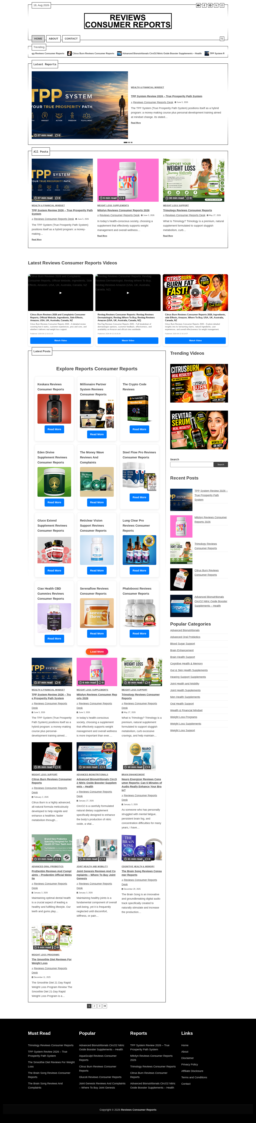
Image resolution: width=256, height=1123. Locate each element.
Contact (71, 38)
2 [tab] (129, 142)
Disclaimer (187, 1058)
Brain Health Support (182, 657)
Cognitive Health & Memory (138, 867)
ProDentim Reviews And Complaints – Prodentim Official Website (52, 875)
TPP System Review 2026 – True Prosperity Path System (161, 53)
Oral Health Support (182, 703)
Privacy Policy (189, 1064)
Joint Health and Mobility (92, 867)
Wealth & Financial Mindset (147, 87)
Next (105, 1006)
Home (38, 38)
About (53, 38)
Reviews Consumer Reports (138, 1109)
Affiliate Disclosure (192, 1071)
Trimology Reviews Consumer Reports (187, 210)
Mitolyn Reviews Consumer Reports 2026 (219, 53)
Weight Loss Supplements (113, 206)
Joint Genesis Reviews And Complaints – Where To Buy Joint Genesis (96, 875)
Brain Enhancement (133, 775)
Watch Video (60, 340)
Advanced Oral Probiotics (48, 867)
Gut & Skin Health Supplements (189, 670)
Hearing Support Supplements (188, 676)
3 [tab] (131, 142)
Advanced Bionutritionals (92, 775)
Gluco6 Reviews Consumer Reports (100, 1077)
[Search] (222, 39)
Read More (136, 123)
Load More (97, 651)
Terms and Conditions (194, 1077)
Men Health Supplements (185, 696)
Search (174, 459)
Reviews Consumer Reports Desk (153, 102)
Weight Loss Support (176, 206)
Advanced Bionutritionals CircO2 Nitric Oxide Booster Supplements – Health (83, 53)
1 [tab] (125, 142)
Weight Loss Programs (46, 955)
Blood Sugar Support (182, 643)
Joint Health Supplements (185, 690)
